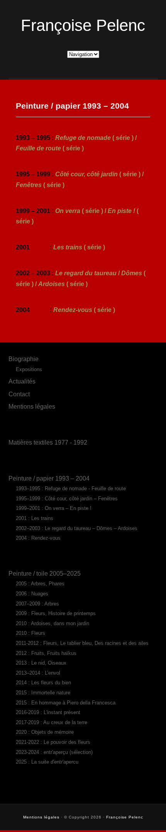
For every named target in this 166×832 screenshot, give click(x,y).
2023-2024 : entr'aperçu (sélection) (54, 752)
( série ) (79, 247)
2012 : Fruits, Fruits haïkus (46, 653)
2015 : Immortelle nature (43, 693)
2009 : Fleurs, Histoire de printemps (56, 613)
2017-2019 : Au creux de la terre (51, 722)
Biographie (23, 358)
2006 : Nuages (32, 594)
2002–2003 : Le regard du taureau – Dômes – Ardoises (76, 528)
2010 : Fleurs (30, 633)
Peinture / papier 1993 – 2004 (49, 478)
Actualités (22, 381)
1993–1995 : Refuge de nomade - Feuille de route (71, 488)
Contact (19, 393)
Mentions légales (31, 406)
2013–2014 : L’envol (38, 673)
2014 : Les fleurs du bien (43, 682)
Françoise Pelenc (83, 25)
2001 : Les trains (34, 518)
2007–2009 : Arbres (37, 604)
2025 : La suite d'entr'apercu (47, 762)
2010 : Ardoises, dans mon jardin (52, 623)
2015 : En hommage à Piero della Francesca (65, 703)
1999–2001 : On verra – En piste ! (53, 508)
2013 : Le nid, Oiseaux (41, 663)
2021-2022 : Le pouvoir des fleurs (53, 742)
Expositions (29, 369)
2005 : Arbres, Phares (40, 583)
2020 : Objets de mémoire (45, 732)
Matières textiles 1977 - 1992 (47, 442)
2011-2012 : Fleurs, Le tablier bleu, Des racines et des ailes (82, 643)
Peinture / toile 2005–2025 (44, 573)
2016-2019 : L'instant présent (48, 712)
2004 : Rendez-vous (38, 538)
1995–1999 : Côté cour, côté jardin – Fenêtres (67, 498)
